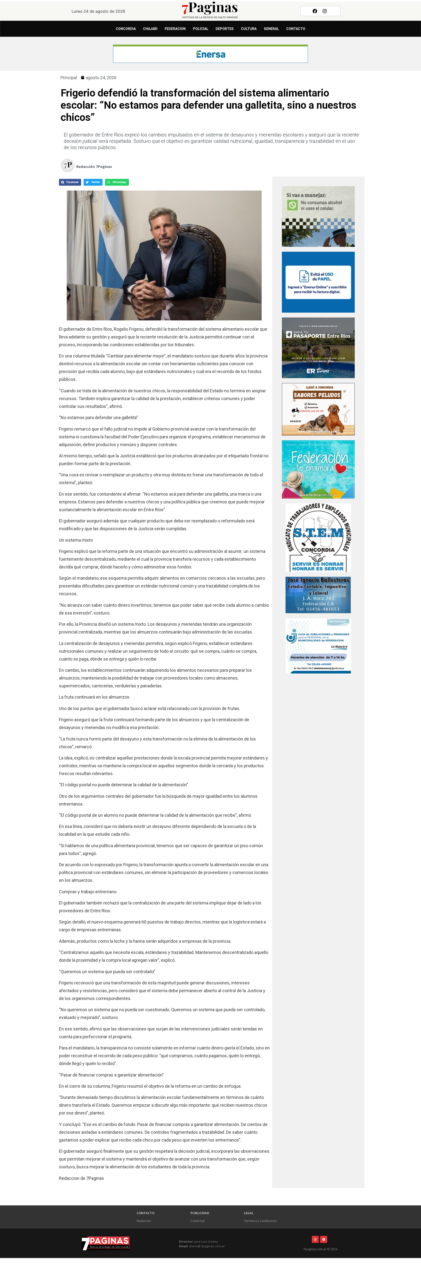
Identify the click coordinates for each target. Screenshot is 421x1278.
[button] (70, 182)
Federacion (175, 29)
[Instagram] (324, 11)
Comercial (198, 1221)
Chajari (150, 29)
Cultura (249, 29)
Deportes (225, 29)
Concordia (126, 29)
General (271, 29)
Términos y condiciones (260, 1221)
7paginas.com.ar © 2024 (320, 1249)
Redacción (144, 1221)
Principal (68, 77)
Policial (200, 29)
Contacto (295, 29)
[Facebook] (314, 11)
